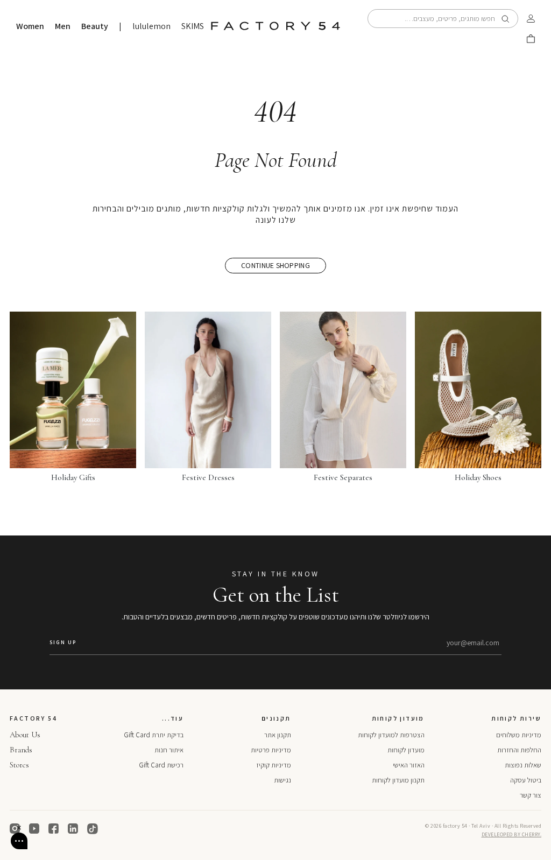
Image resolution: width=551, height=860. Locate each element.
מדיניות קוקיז (273, 765)
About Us (25, 734)
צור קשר (530, 795)
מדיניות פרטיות (271, 750)
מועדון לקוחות (406, 750)
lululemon (151, 26)
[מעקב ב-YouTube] (34, 828)
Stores (19, 765)
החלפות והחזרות (519, 750)
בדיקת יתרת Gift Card (153, 734)
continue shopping (275, 265)
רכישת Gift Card (161, 765)
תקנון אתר (277, 734)
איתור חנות (168, 750)
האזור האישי (409, 765)
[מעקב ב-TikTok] (92, 828)
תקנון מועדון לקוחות (398, 780)
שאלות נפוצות (523, 765)
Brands (21, 750)
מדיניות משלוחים (518, 734)
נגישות (282, 780)
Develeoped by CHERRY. (512, 834)
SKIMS (192, 26)
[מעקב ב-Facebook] (53, 828)
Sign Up (63, 642)
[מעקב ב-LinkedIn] (73, 828)
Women (30, 26)
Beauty (94, 26)
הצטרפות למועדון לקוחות (391, 734)
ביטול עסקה (525, 780)
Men (62, 26)
